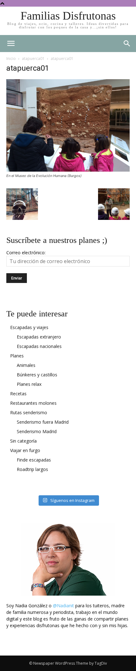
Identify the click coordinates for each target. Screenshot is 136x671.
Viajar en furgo (25, 450)
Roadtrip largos (32, 469)
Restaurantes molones (33, 403)
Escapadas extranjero (39, 337)
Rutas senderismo (28, 412)
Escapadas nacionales (39, 346)
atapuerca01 (33, 58)
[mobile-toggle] (11, 43)
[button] (127, 43)
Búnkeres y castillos (37, 375)
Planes (17, 356)
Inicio (11, 58)
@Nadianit (63, 606)
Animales (26, 365)
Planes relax (29, 384)
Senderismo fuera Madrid (43, 422)
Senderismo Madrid (37, 431)
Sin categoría (23, 441)
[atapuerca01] (68, 170)
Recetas (18, 394)
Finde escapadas (34, 460)
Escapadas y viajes (29, 327)
